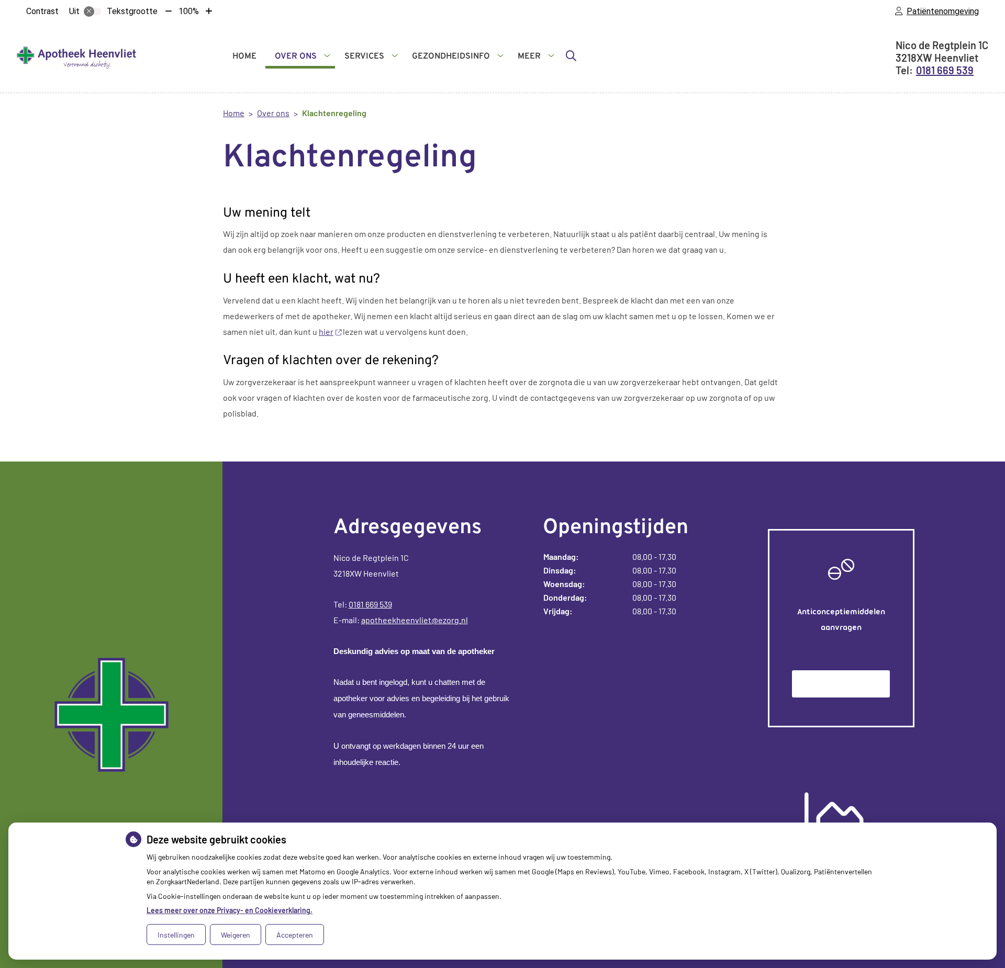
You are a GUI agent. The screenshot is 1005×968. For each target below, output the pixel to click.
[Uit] (93, 11)
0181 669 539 (370, 604)
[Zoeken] (571, 55)
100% (188, 11)
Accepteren (294, 934)
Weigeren (235, 934)
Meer (529, 56)
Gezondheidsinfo (451, 56)
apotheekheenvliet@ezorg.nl (414, 620)
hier (326, 331)
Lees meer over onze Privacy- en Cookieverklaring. (229, 910)
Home (244, 56)
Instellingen (176, 934)
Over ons (296, 56)
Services (364, 56)
